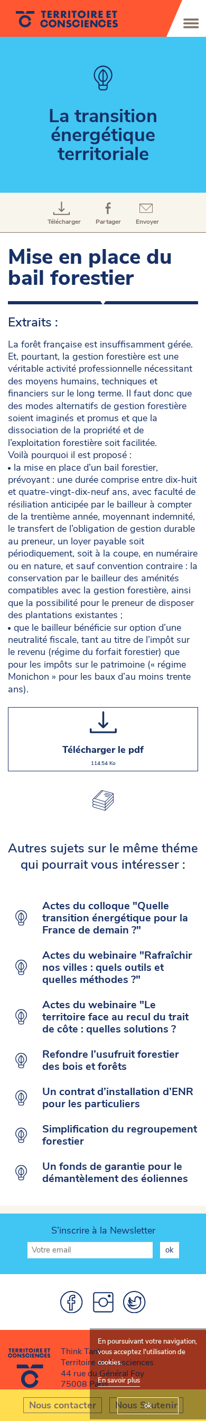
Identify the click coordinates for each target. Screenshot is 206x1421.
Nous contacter (62, 1405)
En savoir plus (119, 1380)
